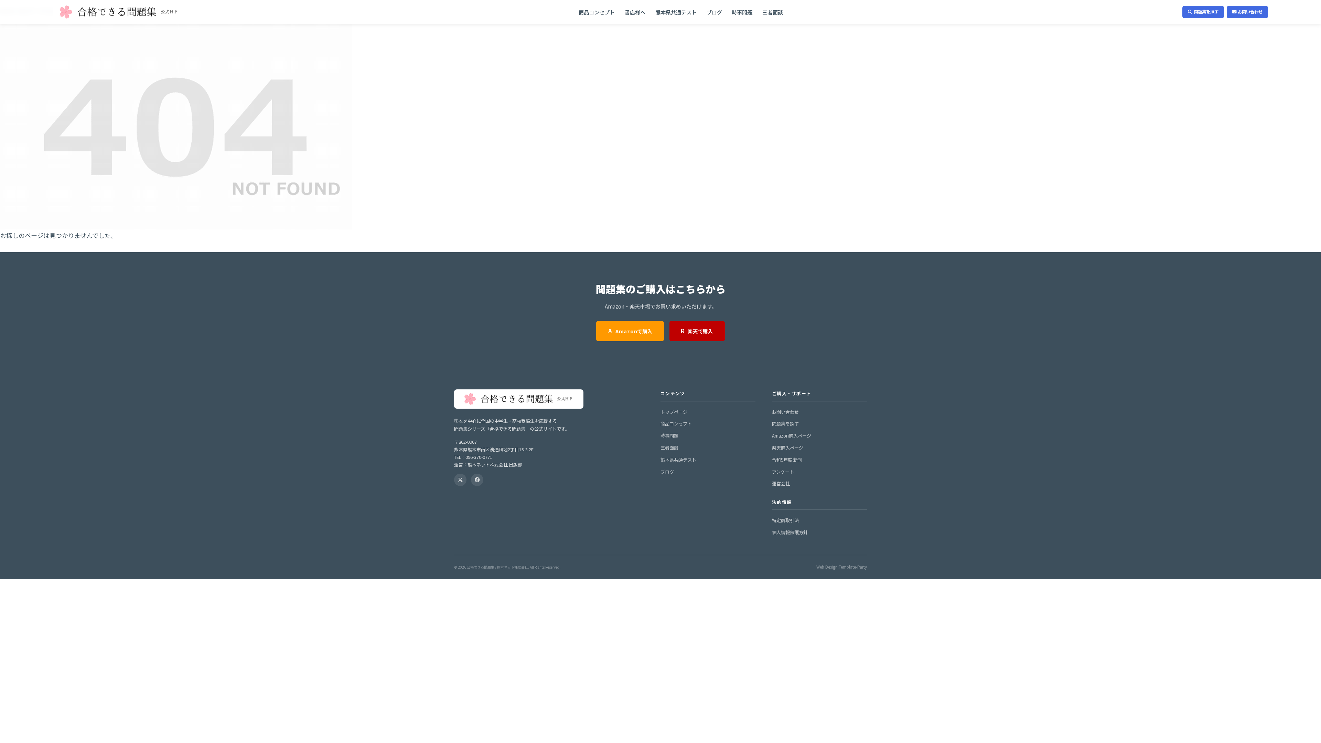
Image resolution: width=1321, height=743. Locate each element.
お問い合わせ (1250, 12)
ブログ (714, 12)
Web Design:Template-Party (841, 567)
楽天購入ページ (787, 447)
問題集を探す (1206, 12)
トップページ (673, 412)
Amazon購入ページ (791, 435)
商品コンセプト (597, 12)
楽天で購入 (700, 331)
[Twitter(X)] (460, 480)
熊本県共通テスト (676, 12)
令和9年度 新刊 (787, 459)
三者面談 (772, 12)
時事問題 (742, 12)
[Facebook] (477, 480)
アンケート (783, 472)
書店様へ (635, 12)
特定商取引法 (785, 520)
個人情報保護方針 (790, 532)
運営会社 (781, 483)
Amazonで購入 (633, 331)
